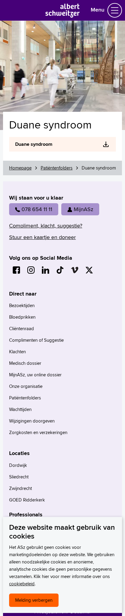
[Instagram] (31, 270)
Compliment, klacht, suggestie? (45, 225)
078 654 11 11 (37, 209)
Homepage (20, 168)
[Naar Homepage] (63, 15)
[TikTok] (60, 270)
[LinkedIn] (45, 270)
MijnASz (83, 209)
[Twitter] (89, 270)
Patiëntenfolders (57, 168)
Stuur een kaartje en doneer (42, 237)
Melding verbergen (33, 600)
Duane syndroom (33, 144)
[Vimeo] (74, 270)
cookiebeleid (22, 583)
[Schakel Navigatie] (114, 10)
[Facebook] (16, 270)
